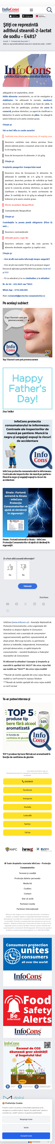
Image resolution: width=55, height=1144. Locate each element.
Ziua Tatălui (8, 411)
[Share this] (16, 604)
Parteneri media (27, 904)
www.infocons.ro (20, 622)
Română (36, 1142)
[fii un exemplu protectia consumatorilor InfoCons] (27, 1065)
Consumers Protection (17, 771)
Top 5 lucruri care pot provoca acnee (20, 359)
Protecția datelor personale (27, 878)
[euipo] (27, 849)
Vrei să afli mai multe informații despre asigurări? (27, 259)
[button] (31, 10)
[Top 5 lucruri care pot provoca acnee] (27, 332)
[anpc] (11, 849)
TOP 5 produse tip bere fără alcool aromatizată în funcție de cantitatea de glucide (26, 755)
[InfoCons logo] (10, 10)
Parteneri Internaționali (27, 909)
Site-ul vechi (27, 898)
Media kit (27, 883)
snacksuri (47, 100)
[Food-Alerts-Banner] (27, 1013)
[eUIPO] (44, 849)
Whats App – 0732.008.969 (15, 290)
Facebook (27, 790)
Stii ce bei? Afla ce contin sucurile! (19, 130)
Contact (27, 893)
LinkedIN (27, 815)
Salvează (28, 586)
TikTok (27, 832)
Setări (26, 1127)
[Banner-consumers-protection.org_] (27, 962)
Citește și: (7, 124)
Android (46, 268)
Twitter (27, 824)
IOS (6, 272)
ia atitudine (44, 278)
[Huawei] (40, 16)
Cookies (27, 888)
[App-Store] (14, 16)
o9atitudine (30, 278)
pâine (36, 115)
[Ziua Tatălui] (27, 388)
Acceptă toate (26, 1136)
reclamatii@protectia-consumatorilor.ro (26, 296)
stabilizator (8, 100)
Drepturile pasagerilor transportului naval (22, 167)
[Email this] (7, 604)
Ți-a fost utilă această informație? (18, 558)
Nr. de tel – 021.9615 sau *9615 (17, 284)
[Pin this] (43, 604)
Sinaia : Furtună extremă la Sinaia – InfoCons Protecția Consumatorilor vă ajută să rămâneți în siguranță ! (26, 542)
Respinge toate (26, 1119)
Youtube (27, 807)
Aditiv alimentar (10, 96)
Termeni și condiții (27, 873)
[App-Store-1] (27, 16)
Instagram (27, 798)
